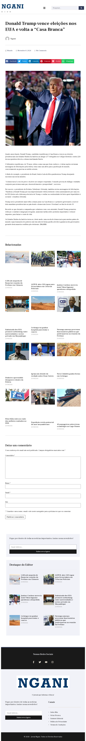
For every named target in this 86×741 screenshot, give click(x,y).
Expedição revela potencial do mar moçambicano (42, 423)
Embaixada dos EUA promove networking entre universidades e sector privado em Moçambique (16, 332)
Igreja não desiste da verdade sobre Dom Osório (42, 375)
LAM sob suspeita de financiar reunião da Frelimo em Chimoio (14, 283)
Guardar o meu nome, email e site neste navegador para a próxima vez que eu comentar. (39, 511)
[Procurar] (81, 8)
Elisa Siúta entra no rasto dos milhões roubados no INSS (15, 421)
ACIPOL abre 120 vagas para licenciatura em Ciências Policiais (42, 286)
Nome (7, 483)
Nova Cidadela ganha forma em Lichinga (68, 375)
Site (6, 502)
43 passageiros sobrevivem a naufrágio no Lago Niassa (68, 425)
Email (7, 492)
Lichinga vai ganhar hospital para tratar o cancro (40, 329)
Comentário (10, 455)
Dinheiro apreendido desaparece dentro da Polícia (14, 380)
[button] (11, 61)
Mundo (9, 51)
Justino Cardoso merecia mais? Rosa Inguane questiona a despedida (67, 287)
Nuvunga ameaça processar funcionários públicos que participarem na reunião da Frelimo (68, 332)
